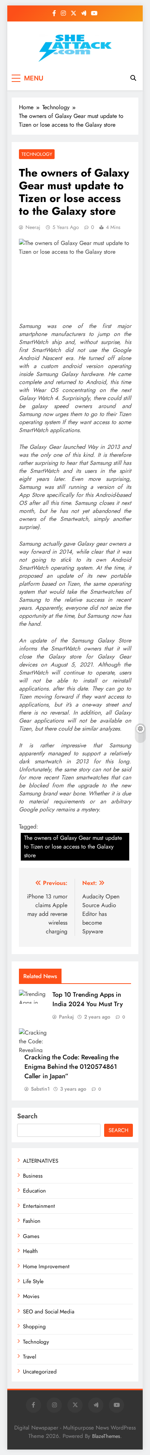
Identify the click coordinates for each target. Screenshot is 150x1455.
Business (33, 1176)
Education (34, 1191)
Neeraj (32, 227)
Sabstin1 (40, 1088)
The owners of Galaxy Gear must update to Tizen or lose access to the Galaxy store (73, 846)
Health (30, 1251)
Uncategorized (40, 1372)
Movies (31, 1296)
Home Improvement (46, 1266)
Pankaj (66, 1016)
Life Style (33, 1281)
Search (27, 1116)
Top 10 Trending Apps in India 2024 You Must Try (87, 999)
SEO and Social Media (48, 1312)
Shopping (34, 1326)
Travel (29, 1357)
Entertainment (39, 1206)
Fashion (31, 1221)
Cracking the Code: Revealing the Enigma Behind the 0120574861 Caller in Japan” (71, 1066)
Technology (36, 154)
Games (31, 1236)
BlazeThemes (106, 1436)
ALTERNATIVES (40, 1161)
